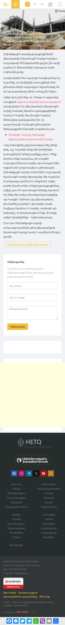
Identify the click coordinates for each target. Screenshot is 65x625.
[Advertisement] (32, 395)
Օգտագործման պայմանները (20, 596)
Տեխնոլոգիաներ (16, 528)
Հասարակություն (16, 497)
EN (41, 4)
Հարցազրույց (49, 532)
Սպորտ (49, 502)
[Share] (55, 621)
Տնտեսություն (48, 484)
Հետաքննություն (16, 493)
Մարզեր (48, 493)
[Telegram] (29, 621)
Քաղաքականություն (16, 506)
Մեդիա (16, 537)
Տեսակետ (48, 537)
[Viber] (42, 621)
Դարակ (16, 488)
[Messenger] (15, 621)
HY (27, 4)
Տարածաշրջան (16, 523)
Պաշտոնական (49, 506)
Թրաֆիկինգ (16, 532)
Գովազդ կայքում (28, 592)
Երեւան (49, 519)
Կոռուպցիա (48, 514)
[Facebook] (9, 621)
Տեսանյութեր (16, 544)
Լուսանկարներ (48, 528)
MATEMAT (23, 612)
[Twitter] (22, 621)
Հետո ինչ (16, 484)
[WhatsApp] (35, 621)
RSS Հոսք (45, 596)
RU (34, 4)
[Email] (49, 621)
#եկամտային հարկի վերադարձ (27, 244)
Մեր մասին (9, 592)
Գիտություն (49, 523)
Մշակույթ (49, 497)
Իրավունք (16, 502)
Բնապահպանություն (48, 488)
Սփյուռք (16, 519)
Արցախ (16, 514)
